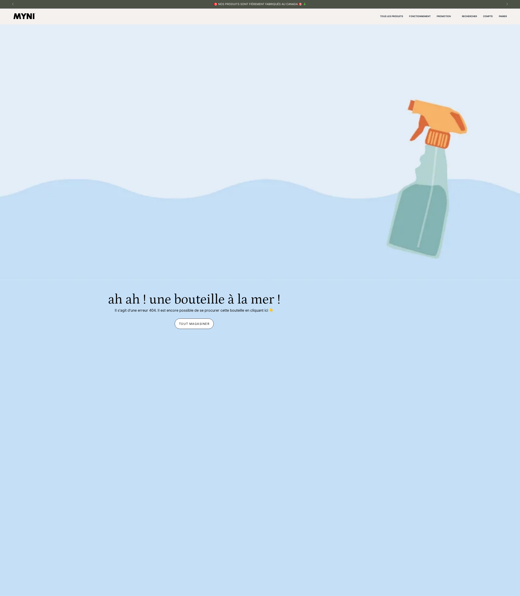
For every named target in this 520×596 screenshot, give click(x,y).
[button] (469, 16)
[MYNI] (24, 16)
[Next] (507, 4)
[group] (260, 4)
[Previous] (13, 4)
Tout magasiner (194, 323)
